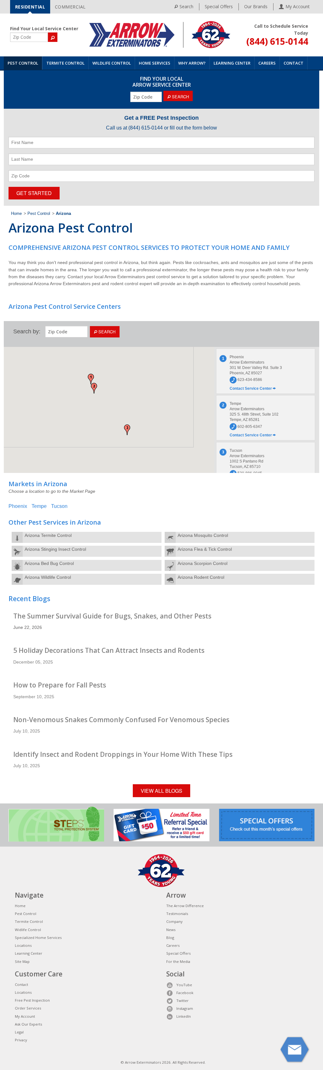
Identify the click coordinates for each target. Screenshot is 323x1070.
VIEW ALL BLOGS (161, 790)
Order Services (28, 1008)
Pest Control (23, 63)
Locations (23, 945)
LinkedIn (183, 1016)
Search (186, 6)
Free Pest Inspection (32, 1000)
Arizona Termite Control (48, 535)
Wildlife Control (111, 63)
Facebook (184, 992)
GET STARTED (34, 193)
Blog (170, 937)
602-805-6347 (249, 426)
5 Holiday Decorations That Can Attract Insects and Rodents (108, 650)
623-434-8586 (249, 379)
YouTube (184, 984)
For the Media (178, 961)
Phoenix (18, 506)
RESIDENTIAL (30, 7)
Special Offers (219, 6)
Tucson (59, 506)
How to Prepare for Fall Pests (59, 685)
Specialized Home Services (38, 937)
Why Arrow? (192, 63)
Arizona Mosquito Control (203, 535)
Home (16, 213)
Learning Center (232, 63)
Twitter (182, 1000)
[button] (91, 379)
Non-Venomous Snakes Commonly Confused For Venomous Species (121, 719)
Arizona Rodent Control (201, 577)
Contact (293, 63)
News (170, 929)
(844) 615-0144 (277, 41)
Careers (267, 63)
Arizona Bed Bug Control (49, 563)
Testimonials (177, 913)
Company (174, 921)
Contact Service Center (251, 388)
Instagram (184, 1008)
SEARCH (180, 97)
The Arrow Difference (185, 905)
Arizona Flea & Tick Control (205, 549)
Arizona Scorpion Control (202, 563)
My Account (25, 1016)
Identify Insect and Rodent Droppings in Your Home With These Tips (122, 754)
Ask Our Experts (28, 1024)
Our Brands (255, 6)
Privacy (21, 1040)
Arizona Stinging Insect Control (55, 549)
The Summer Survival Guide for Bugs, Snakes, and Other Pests (112, 616)
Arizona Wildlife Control (48, 577)
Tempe (39, 506)
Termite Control (65, 63)
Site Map (22, 961)
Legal (19, 1032)
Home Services (154, 63)
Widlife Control (28, 929)
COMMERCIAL (70, 7)
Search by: (26, 331)
